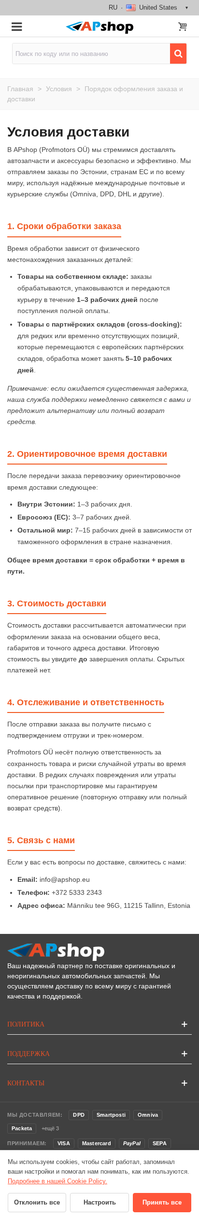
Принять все (162, 1202)
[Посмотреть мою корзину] (182, 27)
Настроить (100, 1202)
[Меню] (16, 26)
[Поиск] (178, 53)
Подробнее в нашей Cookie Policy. (57, 1181)
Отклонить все (37, 1202)
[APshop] (99, 28)
